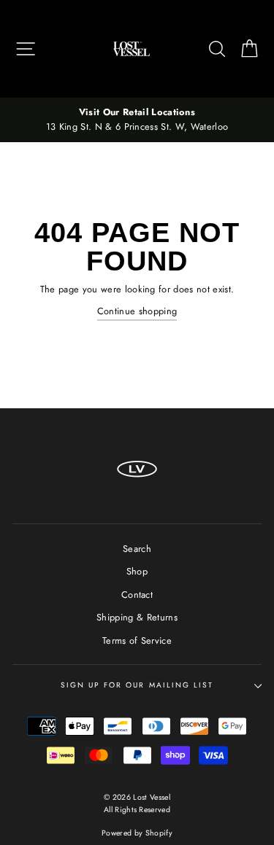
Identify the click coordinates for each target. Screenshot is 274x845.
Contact (137, 594)
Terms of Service (137, 640)
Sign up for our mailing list (137, 684)
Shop (137, 571)
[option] (137, 120)
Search (137, 549)
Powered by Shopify (137, 833)
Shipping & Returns (137, 617)
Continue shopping (137, 311)
